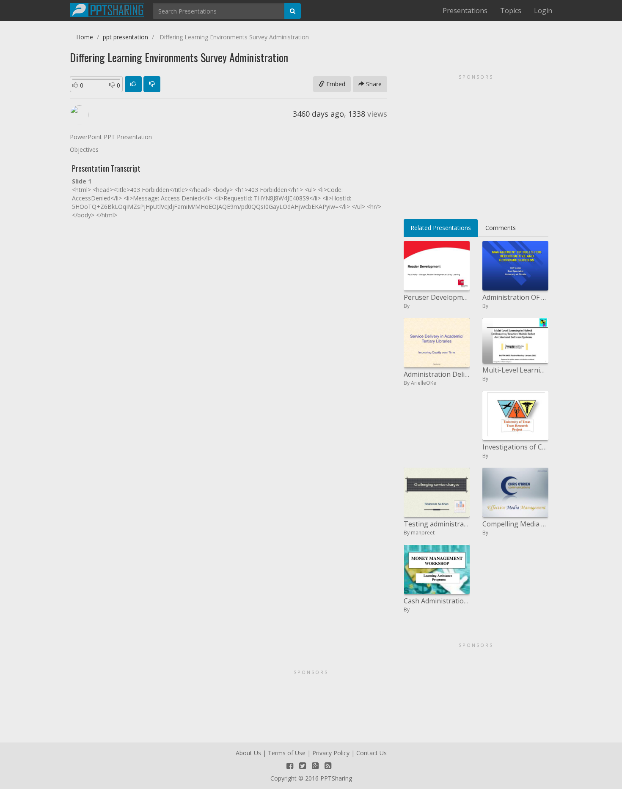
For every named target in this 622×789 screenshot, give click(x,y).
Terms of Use (286, 753)
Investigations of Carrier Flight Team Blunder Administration (515, 447)
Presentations (465, 10)
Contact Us (371, 753)
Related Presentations (440, 228)
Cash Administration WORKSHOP (437, 600)
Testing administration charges (437, 524)
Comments (500, 228)
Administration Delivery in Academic (437, 374)
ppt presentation (125, 37)
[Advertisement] (476, 144)
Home (84, 37)
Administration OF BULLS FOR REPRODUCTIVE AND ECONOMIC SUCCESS (515, 297)
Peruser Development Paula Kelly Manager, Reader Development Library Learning (437, 297)
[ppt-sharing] (107, 9)
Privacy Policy (331, 753)
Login (543, 10)
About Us (248, 753)
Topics (510, 10)
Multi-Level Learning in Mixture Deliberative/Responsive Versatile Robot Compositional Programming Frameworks (515, 370)
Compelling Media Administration (515, 524)
